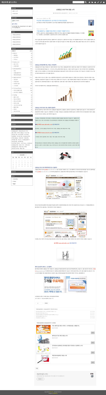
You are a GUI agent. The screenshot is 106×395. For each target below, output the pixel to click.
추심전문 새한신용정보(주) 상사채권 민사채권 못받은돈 (52, 20)
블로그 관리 (22, 97)
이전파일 (22, 95)
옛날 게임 (22, 148)
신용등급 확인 (15, 144)
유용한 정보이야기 (22, 77)
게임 (26, 146)
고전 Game (24, 143)
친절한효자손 (55, 393)
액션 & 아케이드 (22, 99)
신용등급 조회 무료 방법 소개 (65, 9)
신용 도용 (21, 146)
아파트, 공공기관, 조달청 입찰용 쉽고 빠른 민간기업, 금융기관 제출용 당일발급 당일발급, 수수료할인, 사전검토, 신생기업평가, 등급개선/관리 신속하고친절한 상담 (60, 34)
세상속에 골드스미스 (9, 2)
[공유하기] (39, 303)
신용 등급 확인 (27, 136)
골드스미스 (22, 64)
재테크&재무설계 (22, 74)
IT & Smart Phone (22, 88)
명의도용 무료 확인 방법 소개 (41, 313)
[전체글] (92, 2)
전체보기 (22, 51)
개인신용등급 (15, 138)
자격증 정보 (22, 81)
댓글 (37, 368)
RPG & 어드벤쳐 (22, 101)
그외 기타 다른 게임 (22, 105)
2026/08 (22, 155)
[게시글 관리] (41, 303)
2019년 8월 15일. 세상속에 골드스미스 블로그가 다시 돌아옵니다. (51, 376)
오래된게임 (20, 141)
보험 (22, 70)
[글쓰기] (98, 2)
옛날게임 (27, 138)
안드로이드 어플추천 (22, 92)
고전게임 (27, 134)
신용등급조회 (15, 146)
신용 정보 (21, 138)
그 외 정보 (22, 85)
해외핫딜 (22, 55)
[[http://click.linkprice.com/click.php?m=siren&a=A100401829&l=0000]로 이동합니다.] (65, 292)
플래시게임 (22, 107)
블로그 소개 (15, 11)
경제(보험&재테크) (39, 309)
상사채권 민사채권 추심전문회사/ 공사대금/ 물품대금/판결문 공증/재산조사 (55, 22)
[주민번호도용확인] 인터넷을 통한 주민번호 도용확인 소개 (46, 314)
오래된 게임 (14, 139)
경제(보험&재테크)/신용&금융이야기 (61, 13)
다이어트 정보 (22, 83)
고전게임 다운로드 (16, 143)
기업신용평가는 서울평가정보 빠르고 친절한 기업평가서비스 (53, 31)
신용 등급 (30, 143)
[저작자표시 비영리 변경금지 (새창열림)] (51, 303)
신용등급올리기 (26, 139)
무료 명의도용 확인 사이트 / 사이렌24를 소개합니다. (45, 311)
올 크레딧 (14, 132)
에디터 (22, 109)
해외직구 (22, 53)
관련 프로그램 (22, 111)
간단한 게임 (14, 134)
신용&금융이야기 (47, 309)
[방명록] (95, 2)
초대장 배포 (22, 66)
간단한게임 (14, 141)
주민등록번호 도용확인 (40, 317)
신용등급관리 (15, 131)
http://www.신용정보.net (42, 18)
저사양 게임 (20, 136)
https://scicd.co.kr (41, 28)
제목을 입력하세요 (16, 34)
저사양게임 (21, 134)
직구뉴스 (22, 59)
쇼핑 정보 (22, 79)
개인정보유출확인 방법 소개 (41, 316)
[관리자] (101, 2)
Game (20, 139)
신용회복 (14, 136)
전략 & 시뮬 (22, 103)
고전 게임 (27, 132)
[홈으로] (89, 2)
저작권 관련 (15, 13)
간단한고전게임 (15, 148)
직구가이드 (22, 57)
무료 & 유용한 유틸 (22, 90)
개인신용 (27, 144)
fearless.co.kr (22, 62)
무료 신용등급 (21, 132)
